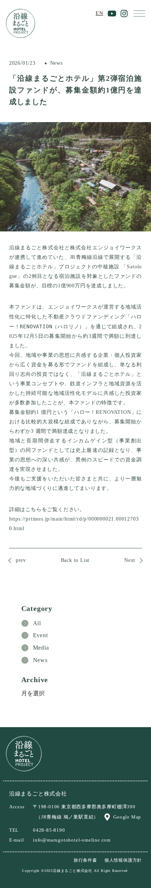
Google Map (127, 817)
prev (21, 560)
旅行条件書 (85, 860)
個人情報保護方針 (123, 860)
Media (41, 648)
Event (40, 635)
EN (99, 13)
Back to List (75, 560)
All (37, 623)
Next (129, 560)
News (40, 660)
